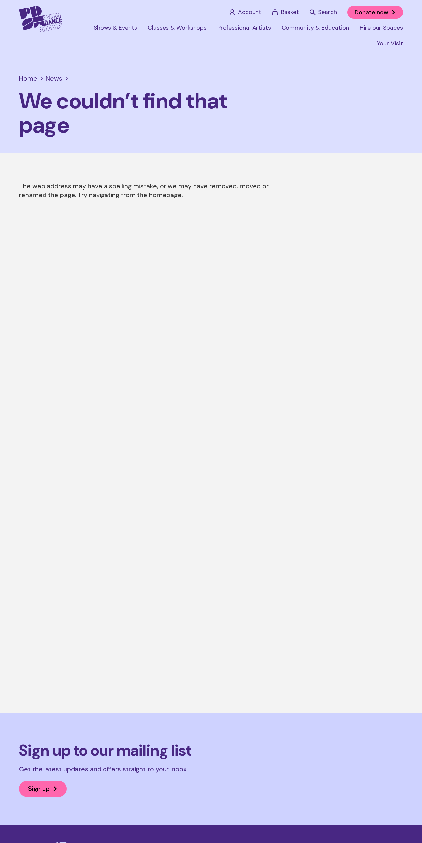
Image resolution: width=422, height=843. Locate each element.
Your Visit (390, 43)
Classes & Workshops (177, 27)
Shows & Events (115, 27)
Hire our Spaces (381, 27)
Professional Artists (244, 27)
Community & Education (315, 27)
